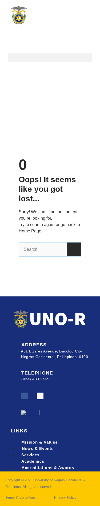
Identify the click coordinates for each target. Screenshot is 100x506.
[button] (50, 57)
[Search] (74, 249)
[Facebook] (24, 396)
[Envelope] (40, 396)
